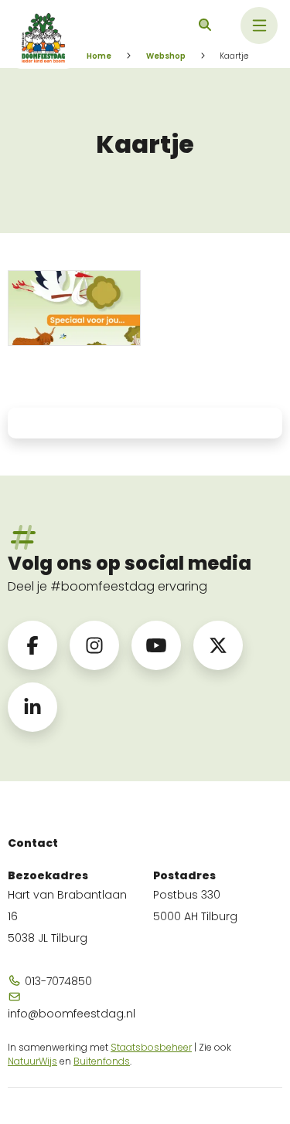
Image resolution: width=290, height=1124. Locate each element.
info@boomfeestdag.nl (71, 1013)
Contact (33, 843)
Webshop (166, 56)
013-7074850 (57, 981)
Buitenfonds (101, 1061)
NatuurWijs (32, 1061)
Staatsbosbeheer (151, 1047)
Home (99, 56)
